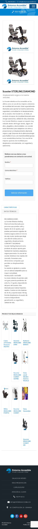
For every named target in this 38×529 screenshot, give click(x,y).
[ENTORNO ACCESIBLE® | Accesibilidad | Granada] (14, 6)
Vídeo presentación (19, 483)
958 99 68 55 (12, 2)
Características (10, 207)
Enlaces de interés (19, 478)
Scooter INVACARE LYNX (17, 342)
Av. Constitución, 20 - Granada (21, 507)
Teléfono (7, 179)
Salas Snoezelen (26, 410)
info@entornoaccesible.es (27, 2)
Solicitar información (19, 193)
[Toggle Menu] (33, 6)
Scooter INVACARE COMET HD (27, 442)
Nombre (8, 162)
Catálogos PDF (19, 487)
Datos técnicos (10, 211)
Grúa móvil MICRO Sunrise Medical (26, 377)
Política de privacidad (29, 525)
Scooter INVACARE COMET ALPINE (17, 376)
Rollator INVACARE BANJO (27, 342)
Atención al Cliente (19, 492)
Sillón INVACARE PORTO (7, 411)
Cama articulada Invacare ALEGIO (7, 343)
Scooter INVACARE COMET (17, 411)
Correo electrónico (11, 170)
